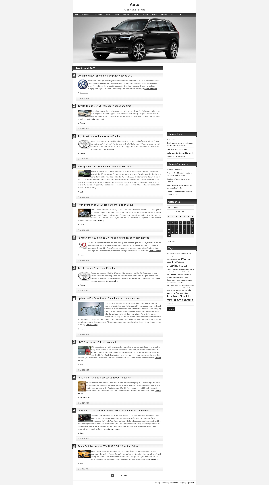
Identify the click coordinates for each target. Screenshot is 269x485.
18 (176, 229)
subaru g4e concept (178, 288)
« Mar (169, 241)
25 (176, 233)
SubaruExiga (174, 282)
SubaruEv (175, 280)
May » (174, 241)
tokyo (186, 290)
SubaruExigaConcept (172, 285)
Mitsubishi (188, 274)
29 (192, 233)
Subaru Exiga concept (182, 285)
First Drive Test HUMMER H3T (177, 149)
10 (172, 226)
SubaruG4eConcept (188, 288)
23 (169, 233)
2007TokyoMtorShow (183, 253)
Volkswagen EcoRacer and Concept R (180, 153)
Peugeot (164, 15)
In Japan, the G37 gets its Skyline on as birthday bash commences (113, 237)
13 (184, 226)
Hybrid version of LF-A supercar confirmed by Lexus (105, 204)
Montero (178, 277)
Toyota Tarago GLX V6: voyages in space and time (104, 106)
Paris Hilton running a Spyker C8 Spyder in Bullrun (104, 377)
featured (173, 274)
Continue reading (150, 89)
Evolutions (190, 272)
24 (172, 233)
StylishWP (190, 483)
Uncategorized (85, 397)
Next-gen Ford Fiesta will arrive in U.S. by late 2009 (105, 166)
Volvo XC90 (171, 139)
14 (188, 226)
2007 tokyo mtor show (172, 253)
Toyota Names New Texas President (97, 268)
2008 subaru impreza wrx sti (180, 256)
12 (180, 226)
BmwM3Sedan (178, 262)
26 (180, 233)
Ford (172, 15)
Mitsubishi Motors (171, 277)
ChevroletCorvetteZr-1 (172, 269)
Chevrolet (136, 15)
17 (172, 229)
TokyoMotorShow (176, 296)
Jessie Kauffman (173, 192)
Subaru (170, 280)
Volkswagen (86, 15)
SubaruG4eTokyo (180, 290)
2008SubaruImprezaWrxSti (173, 259)
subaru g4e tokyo (171, 290)
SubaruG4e (191, 285)
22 (192, 229)
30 (169, 236)
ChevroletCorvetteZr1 (178, 272)
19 (180, 229)
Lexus (154, 15)
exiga (168, 274)
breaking (172, 265)
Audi (76, 15)
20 (184, 229)
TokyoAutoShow (182, 293)
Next (125, 476)
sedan (191, 277)
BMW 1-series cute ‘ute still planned (97, 342)
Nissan (145, 15)
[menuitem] (76, 15)
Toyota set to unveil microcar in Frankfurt (100, 136)
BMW (108, 15)
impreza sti (180, 274)
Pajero (182, 277)
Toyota (116, 15)
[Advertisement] (180, 97)
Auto (134, 4)
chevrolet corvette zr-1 (183, 269)
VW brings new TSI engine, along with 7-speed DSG (105, 75)
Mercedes (98, 15)
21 (188, 229)
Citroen (186, 272)
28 (188, 233)
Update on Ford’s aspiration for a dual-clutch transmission (109, 298)
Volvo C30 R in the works (176, 157)
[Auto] (134, 39)
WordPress (174, 483)
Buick (82, 433)
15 (192, 226)
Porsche (126, 15)
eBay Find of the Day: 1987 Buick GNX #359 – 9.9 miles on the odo (113, 410)
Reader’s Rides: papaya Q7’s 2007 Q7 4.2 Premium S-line (108, 446)
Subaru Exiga (181, 282)
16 (169, 229)
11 (176, 226)
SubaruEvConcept (182, 280)
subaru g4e (170, 288)
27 (184, 233)
